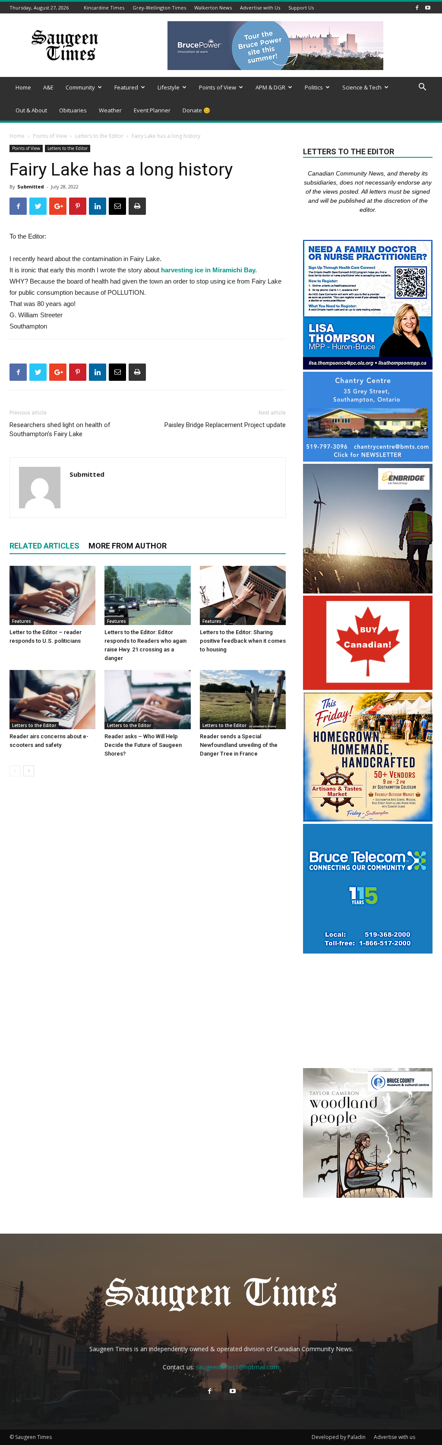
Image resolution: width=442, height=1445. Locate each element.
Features (21, 621)
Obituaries (73, 110)
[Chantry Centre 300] (368, 459)
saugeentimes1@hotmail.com (237, 1367)
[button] (422, 88)
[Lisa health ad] (368, 367)
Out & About (31, 110)
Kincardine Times (104, 7)
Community (80, 87)
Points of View (217, 87)
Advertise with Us (260, 7)
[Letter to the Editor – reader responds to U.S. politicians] (52, 595)
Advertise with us (394, 1437)
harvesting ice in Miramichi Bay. (209, 270)
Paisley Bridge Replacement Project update (225, 425)
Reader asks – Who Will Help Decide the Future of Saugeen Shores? (143, 745)
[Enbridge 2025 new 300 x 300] (368, 591)
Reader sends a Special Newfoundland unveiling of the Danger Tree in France (239, 745)
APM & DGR (270, 87)
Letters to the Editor (99, 136)
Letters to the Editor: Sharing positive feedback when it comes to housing (243, 641)
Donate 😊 (196, 110)
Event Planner (152, 110)
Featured (126, 87)
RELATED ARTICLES (44, 545)
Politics (314, 87)
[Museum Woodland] (368, 1195)
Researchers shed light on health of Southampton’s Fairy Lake (59, 429)
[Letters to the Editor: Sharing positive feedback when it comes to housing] (243, 595)
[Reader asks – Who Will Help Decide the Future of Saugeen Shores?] (147, 699)
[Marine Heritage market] (368, 819)
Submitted (30, 186)
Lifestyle (169, 87)
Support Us (301, 7)
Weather (110, 110)
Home (23, 87)
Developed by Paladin (339, 1437)
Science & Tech (362, 87)
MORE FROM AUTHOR (127, 545)
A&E (48, 87)
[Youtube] (428, 7)
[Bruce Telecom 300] (368, 951)
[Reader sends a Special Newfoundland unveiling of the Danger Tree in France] (243, 699)
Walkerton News (213, 7)
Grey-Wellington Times (159, 7)
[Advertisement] (367, 1012)
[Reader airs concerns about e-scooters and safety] (52, 699)
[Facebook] (417, 7)
